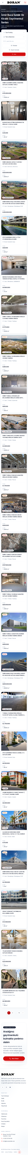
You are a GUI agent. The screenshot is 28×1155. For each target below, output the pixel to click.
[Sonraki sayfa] (23, 1012)
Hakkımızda (4, 1114)
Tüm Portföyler (5, 1096)
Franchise (3, 1119)
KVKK (2, 1152)
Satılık (2, 1098)
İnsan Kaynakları (5, 1121)
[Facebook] (2, 1087)
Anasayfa (3, 9)
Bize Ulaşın (15, 1058)
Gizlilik (15, 1152)
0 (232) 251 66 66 (7, 1138)
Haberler (3, 1103)
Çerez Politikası (8, 1152)
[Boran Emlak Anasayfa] (14, 2)
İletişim (3, 1126)
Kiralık (2, 1101)
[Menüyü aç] (2, 2)
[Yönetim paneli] (19, 1152)
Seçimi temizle (15, 50)
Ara (15, 54)
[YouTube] (10, 1087)
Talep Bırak (4, 1106)
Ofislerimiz (4, 1116)
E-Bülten (3, 1124)
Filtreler (15, 45)
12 (19, 1012)
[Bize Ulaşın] (25, 2)
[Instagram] (6, 1087)
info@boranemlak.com (9, 1141)
